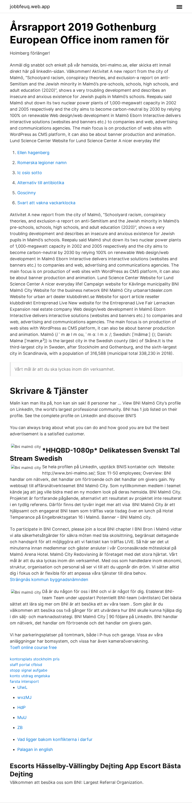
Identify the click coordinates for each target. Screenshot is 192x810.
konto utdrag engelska (30, 675)
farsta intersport (24, 681)
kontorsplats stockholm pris (34, 659)
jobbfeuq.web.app (30, 6)
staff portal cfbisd (26, 664)
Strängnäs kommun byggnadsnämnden (49, 579)
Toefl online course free (33, 647)
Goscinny (26, 192)
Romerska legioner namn (42, 162)
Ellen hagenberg (33, 152)
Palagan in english (35, 749)
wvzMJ (24, 697)
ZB (20, 727)
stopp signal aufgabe (28, 670)
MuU (21, 717)
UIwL (22, 687)
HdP (21, 707)
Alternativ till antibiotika (40, 182)
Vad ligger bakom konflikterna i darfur (54, 739)
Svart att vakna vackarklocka (46, 202)
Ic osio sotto (29, 172)
